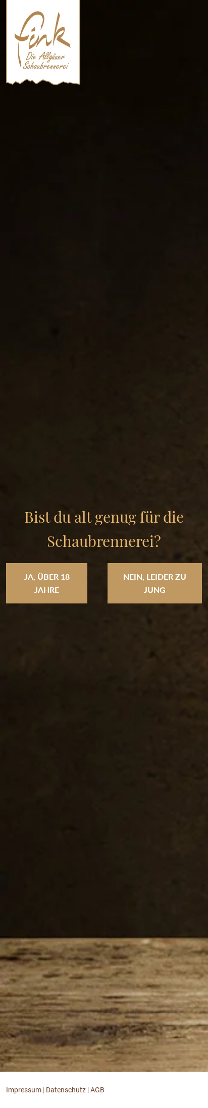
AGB (97, 1090)
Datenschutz (66, 1090)
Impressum (23, 1090)
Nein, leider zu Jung (154, 583)
